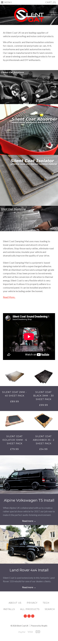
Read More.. (9, 297)
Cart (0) (50, 2)
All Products (30, 609)
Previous (5, 86)
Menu (8, 2)
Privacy (32, 603)
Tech (46, 603)
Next (52, 86)
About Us (15, 603)
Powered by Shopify (39, 626)
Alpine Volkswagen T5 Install (29, 500)
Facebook (29, 616)
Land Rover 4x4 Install (29, 570)
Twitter (25, 616)
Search (50, 609)
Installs (9, 609)
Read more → (29, 520)
